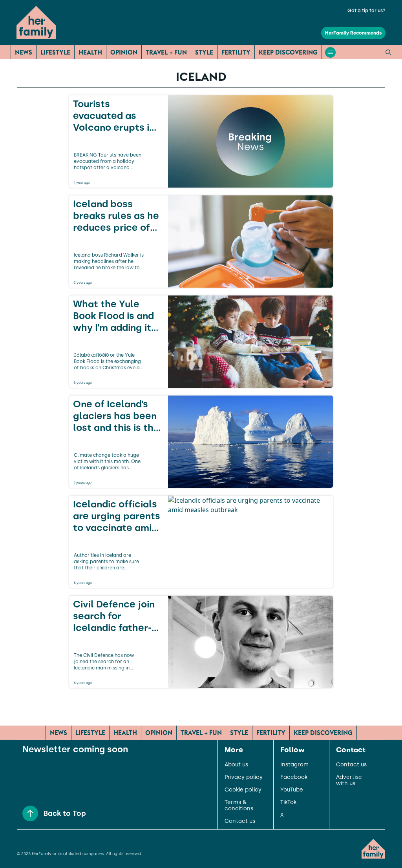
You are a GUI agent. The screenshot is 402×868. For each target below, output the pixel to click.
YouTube (291, 790)
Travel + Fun (166, 52)
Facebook (293, 777)
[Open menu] (330, 52)
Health (90, 52)
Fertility (235, 52)
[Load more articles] (201, 705)
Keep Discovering (288, 52)
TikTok (288, 802)
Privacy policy (244, 777)
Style (204, 52)
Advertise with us (349, 780)
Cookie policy (243, 790)
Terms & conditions (239, 805)
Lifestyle (55, 52)
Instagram (294, 765)
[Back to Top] (30, 813)
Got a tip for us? (366, 10)
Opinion (123, 52)
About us (236, 765)
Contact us (240, 821)
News (23, 52)
